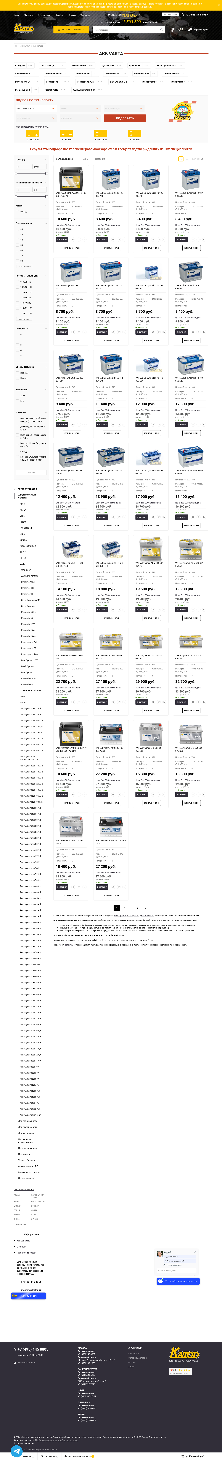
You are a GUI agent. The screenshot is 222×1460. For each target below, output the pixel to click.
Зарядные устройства (29, 1172)
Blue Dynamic (27, 672)
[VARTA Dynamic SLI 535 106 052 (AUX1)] (111, 827)
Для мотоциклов (26, 1133)
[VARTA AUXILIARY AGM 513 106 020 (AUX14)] (71, 179)
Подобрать (125, 118)
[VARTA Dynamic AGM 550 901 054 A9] (150, 549)
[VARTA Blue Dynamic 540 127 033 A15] (190, 179)
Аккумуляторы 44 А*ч (31, 970)
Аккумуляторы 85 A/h (31, 831)
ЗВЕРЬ (23, 702)
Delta (22, 515)
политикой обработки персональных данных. (129, 6)
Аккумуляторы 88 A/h (31, 825)
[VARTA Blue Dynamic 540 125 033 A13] (111, 179)
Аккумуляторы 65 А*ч (31, 898)
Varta (22, 564)
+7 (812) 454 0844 (86, 1375)
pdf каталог (70, 944)
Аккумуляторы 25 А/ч (31, 1000)
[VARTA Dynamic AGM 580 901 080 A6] (111, 642)
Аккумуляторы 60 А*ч (31, 922)
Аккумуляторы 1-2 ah (30, 1114)
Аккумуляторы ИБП (28, 1166)
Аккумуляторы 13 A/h (31, 714)
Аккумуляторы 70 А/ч (31, 880)
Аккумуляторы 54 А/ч (31, 940)
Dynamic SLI (27, 593)
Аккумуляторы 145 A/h (31, 765)
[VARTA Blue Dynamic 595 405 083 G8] (190, 457)
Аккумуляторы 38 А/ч (31, 982)
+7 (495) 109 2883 (86, 1363)
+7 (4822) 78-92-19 (87, 1420)
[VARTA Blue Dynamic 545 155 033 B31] (71, 272)
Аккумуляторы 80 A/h (31, 844)
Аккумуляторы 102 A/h (31, 720)
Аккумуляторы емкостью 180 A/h (29, 758)
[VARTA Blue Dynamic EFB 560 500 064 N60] (71, 549)
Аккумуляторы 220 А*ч (31, 738)
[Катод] (195, 1354)
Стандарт (26, 569)
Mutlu (22, 533)
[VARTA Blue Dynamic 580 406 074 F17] (111, 457)
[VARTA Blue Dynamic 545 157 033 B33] (150, 272)
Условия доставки (137, 1358)
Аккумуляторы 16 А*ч (31, 1042)
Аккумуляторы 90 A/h (31, 819)
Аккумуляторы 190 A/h (31, 750)
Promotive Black (29, 636)
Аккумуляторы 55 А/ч (31, 934)
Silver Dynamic (28, 606)
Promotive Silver (28, 612)
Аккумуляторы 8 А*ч (30, 1078)
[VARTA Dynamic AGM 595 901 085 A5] (150, 642)
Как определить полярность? (32, 126)
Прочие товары (26, 1178)
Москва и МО (129, 14)
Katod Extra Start (28, 545)
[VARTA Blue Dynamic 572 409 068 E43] (190, 364)
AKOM (17, 1214)
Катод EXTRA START (37, 1196)
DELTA (16, 1219)
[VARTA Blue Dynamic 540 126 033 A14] (150, 179)
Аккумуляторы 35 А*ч (31, 988)
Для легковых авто (27, 1120)
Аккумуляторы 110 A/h (31, 789)
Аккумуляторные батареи (32, 45)
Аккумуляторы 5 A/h (30, 1096)
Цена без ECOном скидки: (68, 225)
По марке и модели (27, 1148)
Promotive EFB (28, 624)
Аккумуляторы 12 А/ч (31, 1054)
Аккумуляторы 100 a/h (31, 801)
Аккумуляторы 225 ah (31, 732)
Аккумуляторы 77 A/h (31, 856)
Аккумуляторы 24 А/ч (31, 1006)
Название (100, 158)
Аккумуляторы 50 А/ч (31, 952)
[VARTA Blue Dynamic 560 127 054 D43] (190, 272)
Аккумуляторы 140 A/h (31, 771)
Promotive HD (27, 684)
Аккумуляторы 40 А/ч (31, 976)
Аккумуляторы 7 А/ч (30, 1084)
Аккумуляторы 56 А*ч (31, 928)
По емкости (24, 1154)
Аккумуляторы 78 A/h (31, 850)
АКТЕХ (23, 509)
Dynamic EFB (27, 587)
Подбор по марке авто (46, 1440)
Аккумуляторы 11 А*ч (31, 1060)
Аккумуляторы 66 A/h (31, 892)
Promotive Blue (28, 630)
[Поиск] (161, 29)
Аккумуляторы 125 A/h (31, 783)
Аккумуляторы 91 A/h (31, 813)
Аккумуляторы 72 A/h (31, 874)
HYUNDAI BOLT (38, 1201)
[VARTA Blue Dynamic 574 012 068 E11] (71, 457)
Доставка (22, 1246)
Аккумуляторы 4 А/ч (30, 1102)
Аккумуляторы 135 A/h (31, 777)
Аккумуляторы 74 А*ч (31, 868)
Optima (23, 539)
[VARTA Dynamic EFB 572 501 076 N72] (71, 827)
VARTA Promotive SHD (31, 690)
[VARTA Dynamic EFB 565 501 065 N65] (150, 734)
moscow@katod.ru (31, 1290)
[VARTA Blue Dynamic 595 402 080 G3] (150, 457)
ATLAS (17, 1194)
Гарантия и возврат (26, 1252)
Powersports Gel (29, 642)
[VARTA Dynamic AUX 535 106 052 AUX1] (111, 734)
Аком (22, 696)
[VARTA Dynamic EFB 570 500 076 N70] (190, 734)
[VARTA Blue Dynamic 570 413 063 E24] (150, 364)
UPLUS (23, 557)
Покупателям (44, 15)
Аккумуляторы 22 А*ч (31, 1012)
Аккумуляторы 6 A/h (30, 1090)
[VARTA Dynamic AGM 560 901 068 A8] (190, 549)
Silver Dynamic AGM (30, 600)
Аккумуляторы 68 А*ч (31, 886)
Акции (16, 15)
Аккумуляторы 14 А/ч (31, 1048)
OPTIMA (35, 1205)
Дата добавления (64, 158)
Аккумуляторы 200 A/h (31, 744)
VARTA (34, 1210)
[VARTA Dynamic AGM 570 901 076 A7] (71, 642)
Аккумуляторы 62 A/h (31, 910)
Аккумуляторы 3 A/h (30, 1108)
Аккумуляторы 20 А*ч (31, 1024)
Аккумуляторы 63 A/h (31, 904)
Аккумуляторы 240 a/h (31, 726)
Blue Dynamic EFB (29, 660)
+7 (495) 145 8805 (86, 1354)
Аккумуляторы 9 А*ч (30, 1072)
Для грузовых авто (27, 1126)
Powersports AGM (30, 654)
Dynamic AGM (28, 581)
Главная (16, 46)
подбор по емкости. (68, 1440)
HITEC (23, 521)
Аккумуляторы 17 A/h (31, 708)
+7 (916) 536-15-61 (87, 1396)
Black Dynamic (28, 666)
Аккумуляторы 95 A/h (31, 807)
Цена (85, 158)
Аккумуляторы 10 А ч (30, 1066)
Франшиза (85, 15)
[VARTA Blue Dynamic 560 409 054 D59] (71, 364)
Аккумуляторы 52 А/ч (31, 946)
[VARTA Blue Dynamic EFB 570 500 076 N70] (111, 549)
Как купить (134, 1353)
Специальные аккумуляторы (25, 1140)
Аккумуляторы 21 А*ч (31, 1018)
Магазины (29, 15)
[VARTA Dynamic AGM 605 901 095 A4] (190, 642)
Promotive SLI (27, 618)
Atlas (22, 503)
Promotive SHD (28, 678)
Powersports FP (28, 648)
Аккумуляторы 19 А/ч (31, 1030)
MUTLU (17, 1205)
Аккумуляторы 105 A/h (31, 795)
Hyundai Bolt (26, 527)
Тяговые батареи (26, 1160)
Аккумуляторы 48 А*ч (31, 958)
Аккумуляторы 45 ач (30, 964)
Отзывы (72, 15)
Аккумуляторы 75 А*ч (31, 862)
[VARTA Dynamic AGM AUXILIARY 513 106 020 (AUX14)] (71, 734)
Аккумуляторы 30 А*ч (31, 994)
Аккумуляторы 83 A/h (31, 837)
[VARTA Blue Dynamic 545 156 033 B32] (111, 272)
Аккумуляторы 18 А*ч (31, 1036)
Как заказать (23, 1240)
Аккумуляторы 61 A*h (31, 916)
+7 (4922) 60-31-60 (87, 1408)
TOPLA (23, 551)
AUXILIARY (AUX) (29, 575)
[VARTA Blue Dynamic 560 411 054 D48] (111, 364)
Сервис (59, 15)
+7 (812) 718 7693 (86, 1384)
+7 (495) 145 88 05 (31, 1281)
